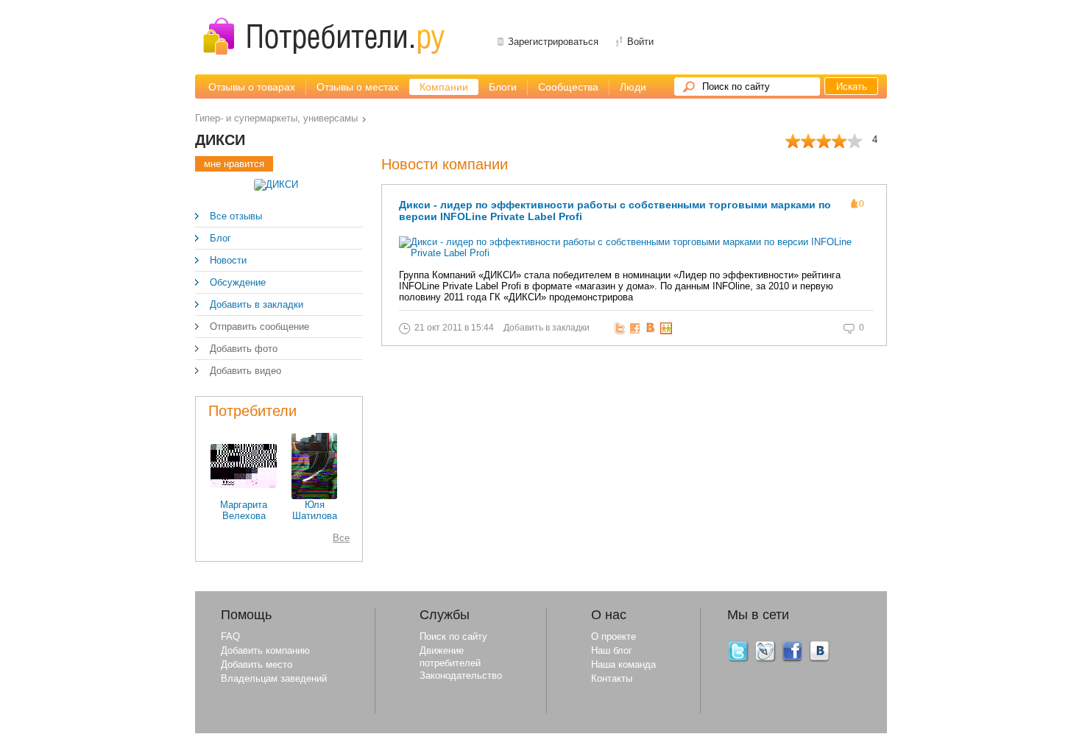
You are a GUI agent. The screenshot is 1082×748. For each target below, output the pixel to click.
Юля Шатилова (314, 510)
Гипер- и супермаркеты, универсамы (276, 118)
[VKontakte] (820, 659)
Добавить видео (245, 370)
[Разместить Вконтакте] (652, 328)
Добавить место (256, 664)
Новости (228, 260)
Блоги (503, 87)
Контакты (611, 678)
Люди (633, 87)
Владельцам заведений (274, 678)
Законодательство (461, 675)
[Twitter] (738, 659)
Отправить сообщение (259, 326)
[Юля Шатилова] (314, 495)
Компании (444, 87)
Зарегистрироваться (553, 41)
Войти (640, 41)
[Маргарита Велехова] (244, 484)
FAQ (230, 636)
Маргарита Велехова (243, 510)
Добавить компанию (265, 650)
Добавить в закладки (256, 304)
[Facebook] (793, 659)
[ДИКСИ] (276, 184)
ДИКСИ (220, 140)
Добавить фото (243, 348)
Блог (220, 238)
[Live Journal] (765, 659)
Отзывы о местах (358, 87)
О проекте (613, 636)
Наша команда (623, 664)
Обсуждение (238, 282)
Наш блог (611, 650)
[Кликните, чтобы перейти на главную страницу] (324, 36)
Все (341, 537)
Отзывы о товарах (251, 87)
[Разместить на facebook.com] (637, 328)
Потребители (252, 411)
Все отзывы (236, 216)
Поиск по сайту (736, 86)
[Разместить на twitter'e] (621, 328)
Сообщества (568, 87)
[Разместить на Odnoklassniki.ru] (668, 328)
